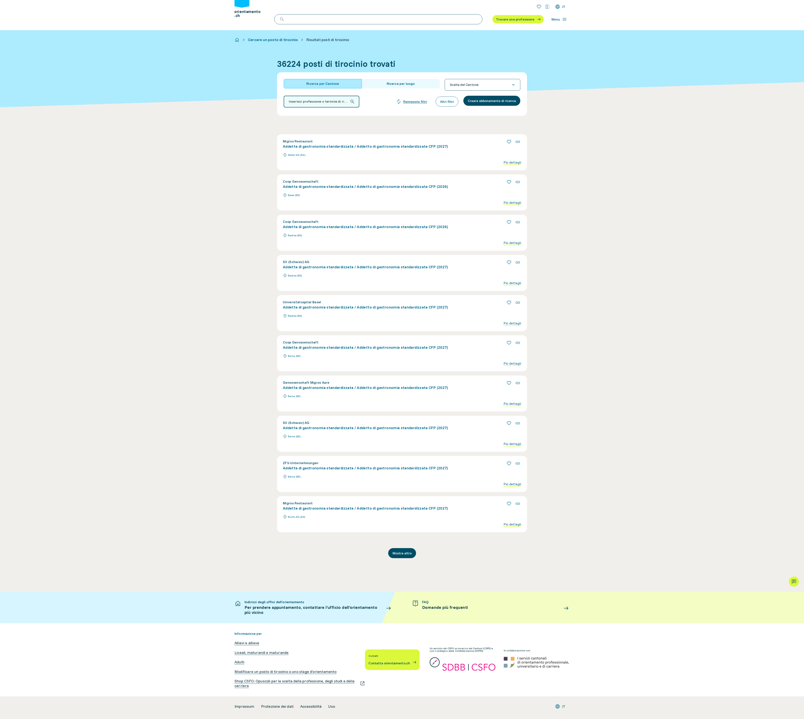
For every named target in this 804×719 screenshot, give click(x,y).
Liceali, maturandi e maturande (261, 652)
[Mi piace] (509, 142)
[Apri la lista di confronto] (548, 7)
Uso (331, 706)
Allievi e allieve (246, 643)
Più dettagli (512, 162)
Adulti (239, 662)
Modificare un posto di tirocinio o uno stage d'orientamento (285, 671)
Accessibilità (311, 706)
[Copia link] (518, 142)
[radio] (323, 83)
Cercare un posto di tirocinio (273, 40)
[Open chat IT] (794, 582)
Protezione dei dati (277, 706)
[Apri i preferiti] (539, 7)
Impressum (244, 706)
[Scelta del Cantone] (482, 85)
